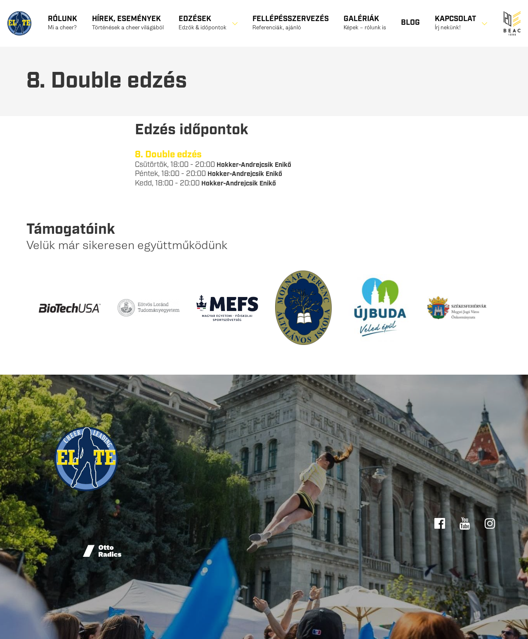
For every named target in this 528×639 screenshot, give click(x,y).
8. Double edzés (168, 155)
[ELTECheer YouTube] (465, 522)
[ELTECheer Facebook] (440, 522)
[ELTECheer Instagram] (490, 522)
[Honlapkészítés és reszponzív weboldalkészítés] (102, 551)
